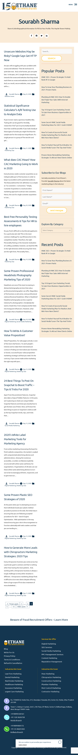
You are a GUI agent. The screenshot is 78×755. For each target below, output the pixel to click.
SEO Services (47, 647)
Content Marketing (49, 658)
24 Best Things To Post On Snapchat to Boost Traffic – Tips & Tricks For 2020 (19, 385)
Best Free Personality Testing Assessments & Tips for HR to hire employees (20, 221)
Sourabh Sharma (14, 94)
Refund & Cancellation (13, 663)
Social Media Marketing (24, 321)
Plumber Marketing (49, 684)
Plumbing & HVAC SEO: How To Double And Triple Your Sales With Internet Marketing (55, 99)
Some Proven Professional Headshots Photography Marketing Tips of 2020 (19, 275)
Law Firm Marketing (13, 674)
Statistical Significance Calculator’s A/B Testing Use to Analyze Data (20, 110)
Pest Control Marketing (51, 688)
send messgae (56, 210)
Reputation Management (52, 661)
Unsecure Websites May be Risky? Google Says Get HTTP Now (20, 56)
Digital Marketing (10, 321)
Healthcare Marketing (14, 684)
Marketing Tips (9, 150)
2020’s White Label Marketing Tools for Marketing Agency (15, 439)
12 (14, 607)
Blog (6, 649)
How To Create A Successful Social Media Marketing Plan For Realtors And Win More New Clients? (56, 135)
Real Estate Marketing (14, 681)
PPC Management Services (52, 654)
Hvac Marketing (48, 674)
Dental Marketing (12, 677)
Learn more (23, 745)
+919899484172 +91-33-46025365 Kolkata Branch (18, 729)
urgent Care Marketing (14, 691)
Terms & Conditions (12, 659)
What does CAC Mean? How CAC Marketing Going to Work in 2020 (21, 164)
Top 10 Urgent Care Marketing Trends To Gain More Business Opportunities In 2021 (56, 112)
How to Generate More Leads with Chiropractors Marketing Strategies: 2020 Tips (20, 552)
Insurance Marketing (13, 688)
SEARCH (51, 58)
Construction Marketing (51, 681)
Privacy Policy (9, 656)
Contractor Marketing (50, 691)
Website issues (9, 96)
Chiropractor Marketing (51, 677)
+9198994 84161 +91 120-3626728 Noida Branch (18, 717)
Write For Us (9, 652)
